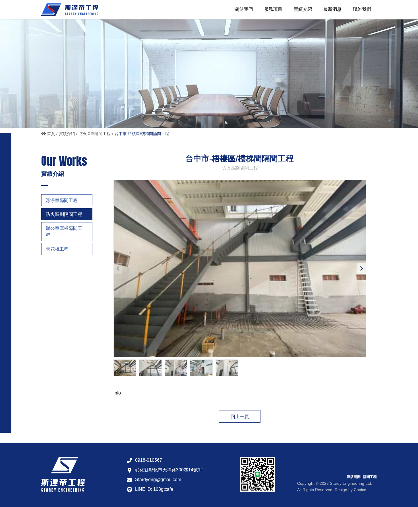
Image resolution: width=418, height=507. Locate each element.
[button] (361, 268)
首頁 (50, 133)
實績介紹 (67, 133)
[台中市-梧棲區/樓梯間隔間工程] (239, 268)
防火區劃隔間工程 (95, 133)
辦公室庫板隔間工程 (64, 232)
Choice (360, 489)
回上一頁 (240, 416)
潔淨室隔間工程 (62, 200)
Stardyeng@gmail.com (158, 479)
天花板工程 (57, 249)
